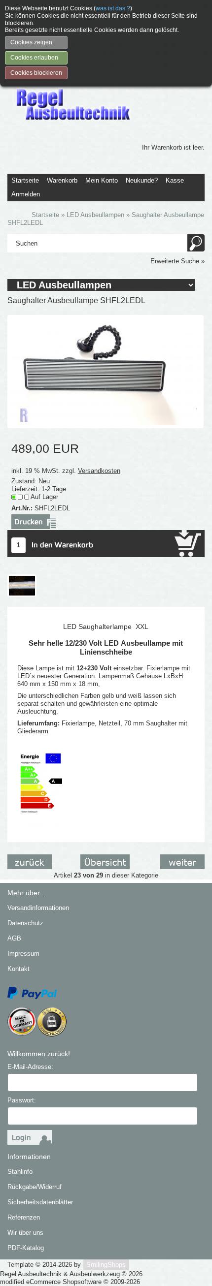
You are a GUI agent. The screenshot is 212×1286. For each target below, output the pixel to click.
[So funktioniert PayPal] (32, 992)
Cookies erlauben (34, 57)
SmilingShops (106, 1264)
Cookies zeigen (31, 42)
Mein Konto (101, 180)
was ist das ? (113, 8)
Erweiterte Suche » (177, 261)
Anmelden (25, 194)
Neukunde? (142, 180)
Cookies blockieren (36, 72)
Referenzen (23, 1217)
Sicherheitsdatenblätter (40, 1202)
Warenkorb (62, 180)
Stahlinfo (20, 1171)
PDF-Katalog (25, 1248)
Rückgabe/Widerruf (34, 1187)
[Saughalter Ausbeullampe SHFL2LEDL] (105, 371)
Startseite (25, 180)
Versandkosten (99, 470)
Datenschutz (25, 923)
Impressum (23, 953)
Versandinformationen (38, 907)
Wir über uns (25, 1232)
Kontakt (18, 968)
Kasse (175, 180)
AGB (14, 938)
